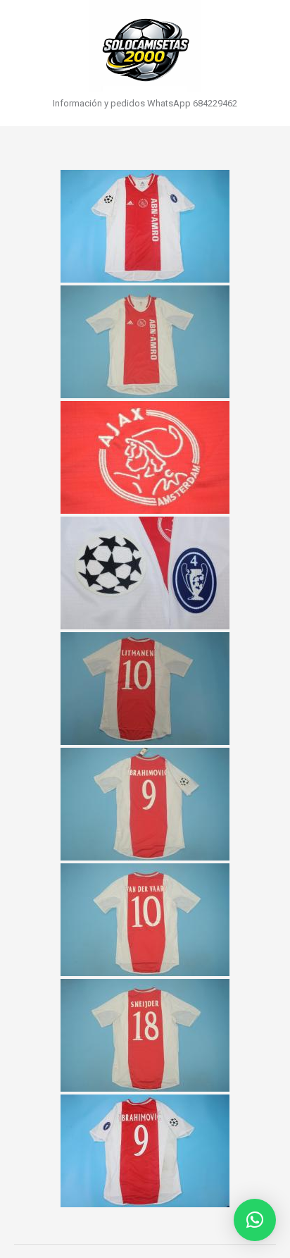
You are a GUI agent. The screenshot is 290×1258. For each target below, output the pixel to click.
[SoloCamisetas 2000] (145, 46)
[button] (255, 1220)
